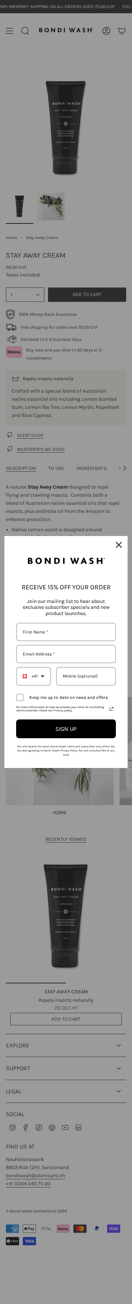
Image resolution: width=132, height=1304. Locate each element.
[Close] (119, 545)
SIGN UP (66, 728)
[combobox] (33, 676)
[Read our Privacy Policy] (111, 708)
